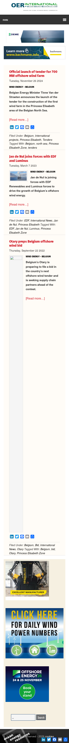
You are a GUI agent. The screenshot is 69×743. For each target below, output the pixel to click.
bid (53, 549)
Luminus (34, 228)
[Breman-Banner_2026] (27, 599)
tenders (32, 147)
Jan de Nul (21, 228)
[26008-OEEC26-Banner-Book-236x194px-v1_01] (27, 701)
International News (41, 220)
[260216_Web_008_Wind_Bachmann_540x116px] (34, 58)
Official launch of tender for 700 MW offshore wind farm (33, 74)
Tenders (47, 139)
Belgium (29, 135)
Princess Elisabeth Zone (31, 553)
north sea (41, 143)
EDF (26, 220)
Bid (37, 545)
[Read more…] (18, 119)
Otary (20, 549)
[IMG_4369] (34, 44)
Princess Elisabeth (30, 139)
